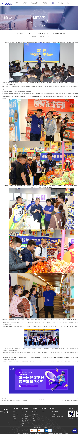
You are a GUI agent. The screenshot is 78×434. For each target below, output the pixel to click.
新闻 (53, 3)
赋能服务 (45, 3)
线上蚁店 (46, 427)
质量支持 (34, 418)
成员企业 (15, 420)
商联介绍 (15, 411)
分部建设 (15, 418)
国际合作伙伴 (15, 414)
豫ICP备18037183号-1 (54, 433)
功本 (22, 416)
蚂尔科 (69, 3)
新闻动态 (10, 28)
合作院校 (15, 416)
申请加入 (75, 430)
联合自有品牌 (35, 3)
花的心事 (27, 420)
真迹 (26, 418)
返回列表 (40, 399)
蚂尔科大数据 (34, 416)
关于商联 (25, 3)
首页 (17, 3)
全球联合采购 (34, 413)
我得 (22, 411)
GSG (26, 414)
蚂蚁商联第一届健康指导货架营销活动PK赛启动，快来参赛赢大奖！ (15, 400)
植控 (22, 420)
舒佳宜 (26, 416)
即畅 (22, 425)
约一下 (26, 413)
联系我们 (60, 3)
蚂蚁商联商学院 (35, 414)
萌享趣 (23, 421)
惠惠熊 (23, 418)
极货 (26, 411)
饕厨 (22, 413)
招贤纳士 (43, 413)
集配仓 (33, 420)
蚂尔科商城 (41, 427)
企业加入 (43, 411)
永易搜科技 (65, 433)
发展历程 (15, 413)
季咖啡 (23, 423)
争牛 (22, 414)
